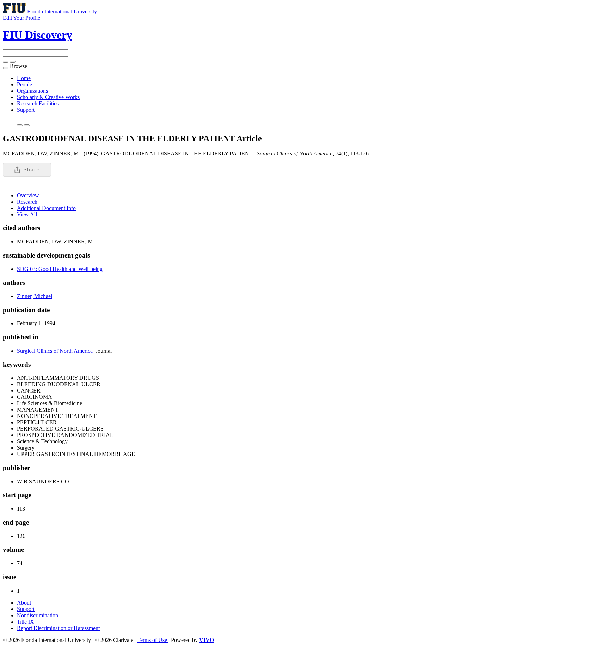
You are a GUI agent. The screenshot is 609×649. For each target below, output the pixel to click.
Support (26, 110)
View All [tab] (27, 214)
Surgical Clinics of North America (55, 351)
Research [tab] (27, 202)
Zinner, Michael (34, 296)
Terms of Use (152, 640)
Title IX (25, 622)
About (24, 603)
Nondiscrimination (37, 615)
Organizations (32, 91)
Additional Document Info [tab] (46, 208)
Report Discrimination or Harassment (58, 628)
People (24, 84)
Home (24, 78)
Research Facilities (38, 103)
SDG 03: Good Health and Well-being (60, 269)
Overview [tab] (28, 195)
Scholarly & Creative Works (48, 97)
